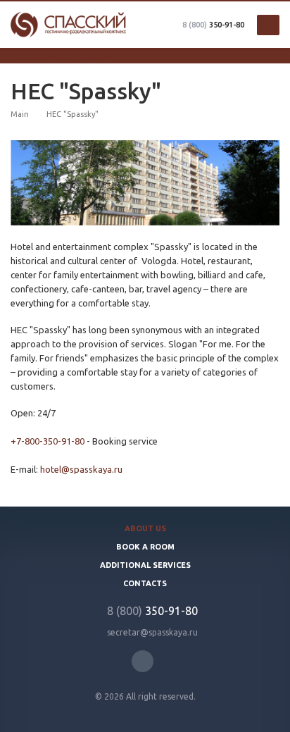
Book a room (145, 546)
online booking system (67, 56)
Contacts (145, 583)
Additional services (145, 565)
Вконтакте (142, 661)
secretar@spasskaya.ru (152, 632)
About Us (145, 528)
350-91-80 (213, 24)
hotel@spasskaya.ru (81, 469)
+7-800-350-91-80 (47, 441)
